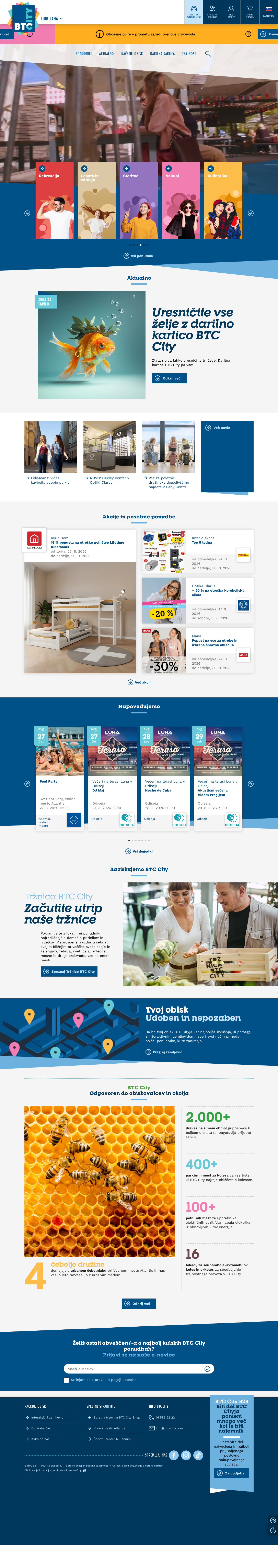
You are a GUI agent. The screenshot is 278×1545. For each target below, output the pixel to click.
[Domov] (23, 18)
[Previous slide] (27, 784)
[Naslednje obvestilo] (248, 34)
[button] (131, 245)
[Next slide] (251, 784)
